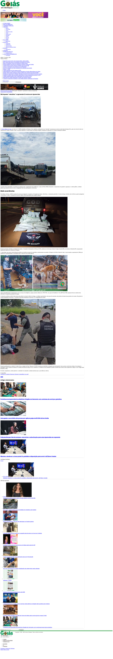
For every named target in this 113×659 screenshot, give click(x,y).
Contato (4, 639)
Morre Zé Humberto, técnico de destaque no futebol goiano (15, 63)
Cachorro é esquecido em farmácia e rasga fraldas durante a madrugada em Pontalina (20, 78)
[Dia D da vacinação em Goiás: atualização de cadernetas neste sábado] (10, 567)
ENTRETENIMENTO (8, 51)
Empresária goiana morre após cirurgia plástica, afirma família (16, 60)
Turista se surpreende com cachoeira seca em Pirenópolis (14, 66)
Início (2, 90)
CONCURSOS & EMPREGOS (10, 54)
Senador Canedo (8, 34)
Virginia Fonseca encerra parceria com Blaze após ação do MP (16, 65)
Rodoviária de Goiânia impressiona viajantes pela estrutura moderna (17, 77)
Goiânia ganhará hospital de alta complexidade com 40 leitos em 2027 (17, 76)
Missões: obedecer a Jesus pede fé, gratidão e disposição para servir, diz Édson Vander (28, 456)
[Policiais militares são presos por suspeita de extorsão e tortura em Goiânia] (10, 531)
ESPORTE (5, 50)
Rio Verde (7, 37)
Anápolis (7, 36)
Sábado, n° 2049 (6, 69)
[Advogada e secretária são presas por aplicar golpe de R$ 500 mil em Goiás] (13, 415)
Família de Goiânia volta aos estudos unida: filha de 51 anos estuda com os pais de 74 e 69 (21, 75)
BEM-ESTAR (8, 41)
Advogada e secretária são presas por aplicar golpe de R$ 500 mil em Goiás (25, 418)
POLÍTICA (5, 42)
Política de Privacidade (8, 640)
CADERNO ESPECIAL (8, 25)
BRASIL (7, 28)
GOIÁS (7, 30)
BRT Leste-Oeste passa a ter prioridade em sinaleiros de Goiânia (16, 62)
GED (2, 377)
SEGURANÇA (8, 49)
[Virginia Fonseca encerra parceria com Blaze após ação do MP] (10, 543)
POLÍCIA (5, 48)
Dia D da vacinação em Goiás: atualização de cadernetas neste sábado (17, 68)
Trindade (7, 38)
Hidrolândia (7, 35)
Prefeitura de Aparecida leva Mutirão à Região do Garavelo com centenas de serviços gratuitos (22, 73)
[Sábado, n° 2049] (10, 578)
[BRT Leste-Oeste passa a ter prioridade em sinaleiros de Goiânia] (10, 508)
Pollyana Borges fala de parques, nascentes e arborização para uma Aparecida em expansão (30, 437)
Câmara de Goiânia (9, 45)
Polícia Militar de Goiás (6, 129)
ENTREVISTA (8, 44)
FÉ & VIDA (5, 39)
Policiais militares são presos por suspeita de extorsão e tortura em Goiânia (18, 64)
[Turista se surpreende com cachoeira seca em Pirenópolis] (10, 555)
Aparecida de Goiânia (9, 31)
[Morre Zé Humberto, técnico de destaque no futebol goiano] (10, 520)
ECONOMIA (8, 55)
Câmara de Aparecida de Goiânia (11, 47)
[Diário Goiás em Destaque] (10, 8)
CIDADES (5, 26)
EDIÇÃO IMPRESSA (8, 24)
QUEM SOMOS (6, 23)
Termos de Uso (6, 641)
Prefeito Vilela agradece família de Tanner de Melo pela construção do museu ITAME (21, 72)
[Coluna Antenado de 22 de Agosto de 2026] (10, 590)
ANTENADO (8, 43)
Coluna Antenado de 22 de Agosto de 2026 (12, 70)
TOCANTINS (8, 29)
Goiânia (7, 32)
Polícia (11, 91)
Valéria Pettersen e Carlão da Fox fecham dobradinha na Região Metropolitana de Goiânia (21, 71)
